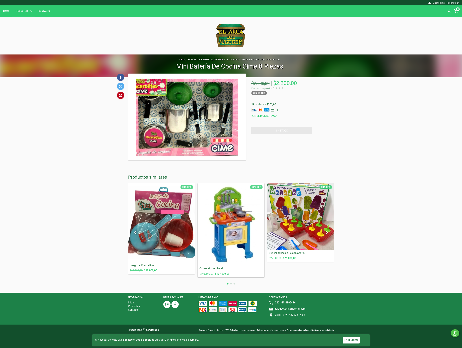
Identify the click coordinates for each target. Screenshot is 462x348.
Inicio (6, 11)
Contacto (44, 11)
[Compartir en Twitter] (120, 86)
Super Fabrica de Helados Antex (287, 253)
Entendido (351, 340)
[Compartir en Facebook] (120, 77)
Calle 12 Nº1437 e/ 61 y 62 (290, 314)
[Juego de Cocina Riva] (161, 222)
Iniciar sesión (453, 3)
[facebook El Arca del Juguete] (175, 304)
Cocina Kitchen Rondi (211, 268)
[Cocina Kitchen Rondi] (231, 224)
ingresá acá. (304, 330)
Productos (21, 11)
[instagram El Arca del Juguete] (167, 304)
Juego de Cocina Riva (142, 265)
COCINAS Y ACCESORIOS (199, 59)
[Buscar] (449, 11)
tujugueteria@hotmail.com (290, 308)
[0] (456, 12)
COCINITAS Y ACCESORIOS (227, 59)
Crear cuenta (439, 3)
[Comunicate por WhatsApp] (455, 333)
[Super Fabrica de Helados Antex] (300, 216)
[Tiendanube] (144, 331)
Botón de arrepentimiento (322, 330)
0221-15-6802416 (285, 302)
